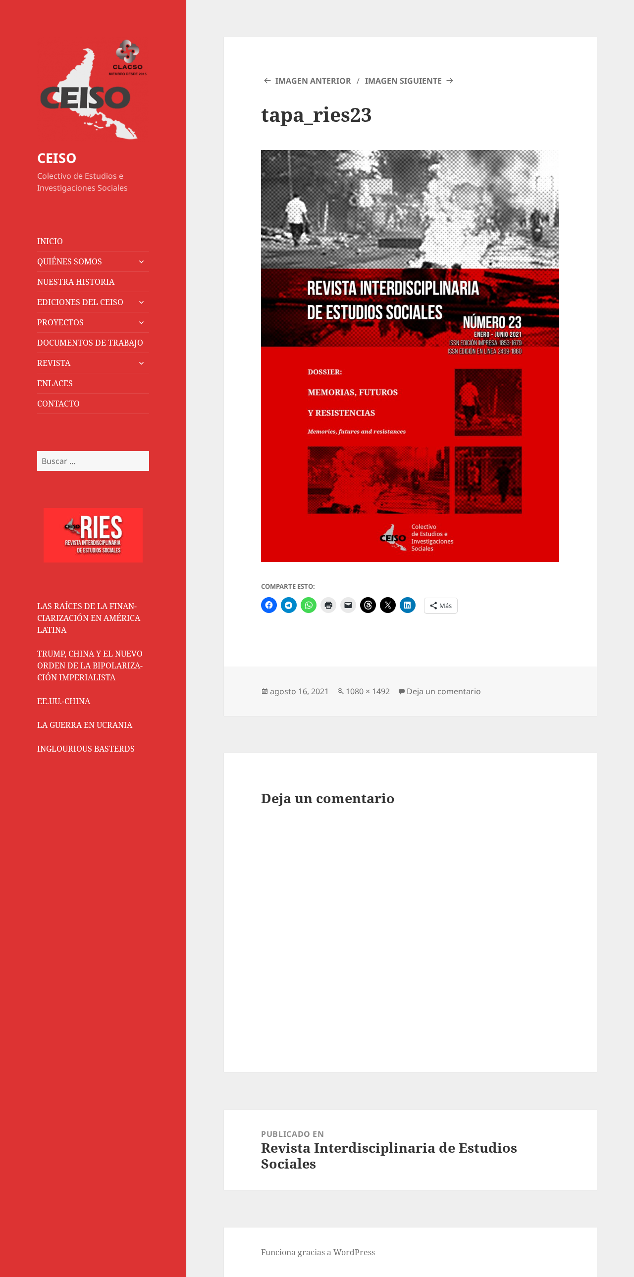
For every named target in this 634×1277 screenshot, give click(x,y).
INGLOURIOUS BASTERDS (86, 748)
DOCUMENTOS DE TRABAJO (90, 342)
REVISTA (53, 363)
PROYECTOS (60, 322)
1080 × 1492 (368, 691)
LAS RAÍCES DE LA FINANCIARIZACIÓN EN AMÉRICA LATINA (88, 618)
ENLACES (55, 383)
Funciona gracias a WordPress (318, 1252)
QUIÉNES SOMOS (69, 261)
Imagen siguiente (403, 80)
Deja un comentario (444, 691)
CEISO (56, 158)
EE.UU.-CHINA (63, 701)
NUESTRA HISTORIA (75, 281)
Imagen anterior (313, 80)
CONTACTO (58, 403)
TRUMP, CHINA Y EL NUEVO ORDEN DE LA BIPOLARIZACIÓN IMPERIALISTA (90, 665)
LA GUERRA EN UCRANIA (84, 724)
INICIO (50, 241)
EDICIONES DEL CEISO (80, 302)
